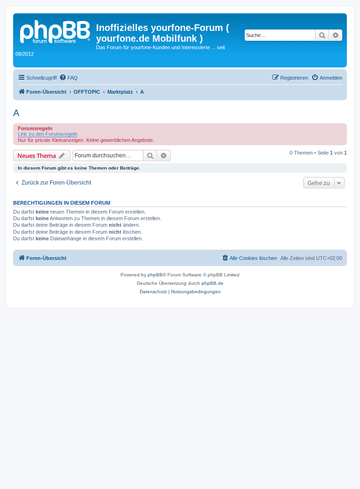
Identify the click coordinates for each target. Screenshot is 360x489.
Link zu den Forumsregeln (47, 134)
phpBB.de (213, 283)
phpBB (155, 274)
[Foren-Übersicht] (55, 30)
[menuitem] (68, 77)
